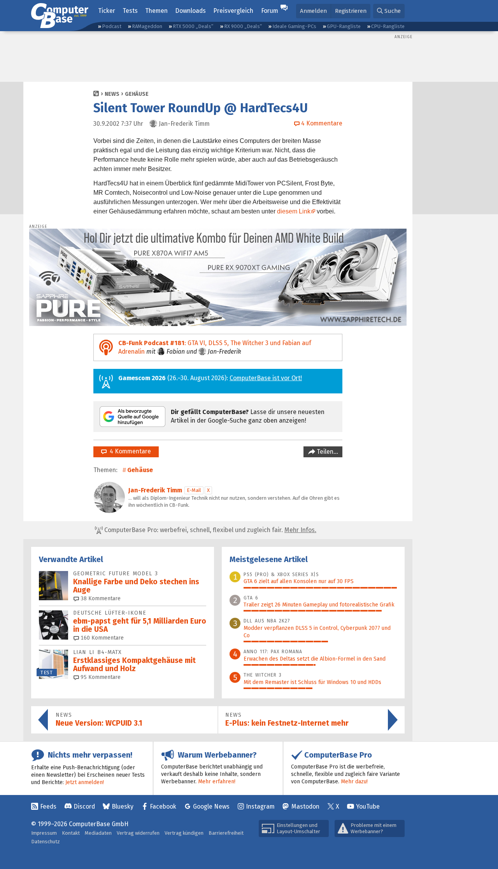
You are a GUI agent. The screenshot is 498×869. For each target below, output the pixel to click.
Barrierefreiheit (226, 833)
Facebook (163, 806)
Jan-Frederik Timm (155, 490)
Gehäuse (137, 94)
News (112, 94)
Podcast (111, 26)
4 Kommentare (129, 451)
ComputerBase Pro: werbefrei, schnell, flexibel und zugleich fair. (209, 530)
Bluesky (122, 806)
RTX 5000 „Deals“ (193, 26)
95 (100, 677)
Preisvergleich (233, 10)
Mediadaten (98, 833)
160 (101, 638)
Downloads (190, 10)
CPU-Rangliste (388, 26)
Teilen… (326, 451)
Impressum (44, 833)
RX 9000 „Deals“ (243, 26)
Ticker (106, 10)
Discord (84, 806)
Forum (269, 10)
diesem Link (293, 211)
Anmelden (313, 10)
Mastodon (305, 806)
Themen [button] (156, 10)
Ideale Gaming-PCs (294, 26)
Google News (211, 806)
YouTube (368, 806)
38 (100, 598)
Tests (130, 10)
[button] (389, 11)
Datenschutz (45, 841)
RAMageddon (147, 26)
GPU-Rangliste (344, 26)
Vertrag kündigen (184, 833)
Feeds (48, 806)
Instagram (260, 806)
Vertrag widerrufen (138, 833)
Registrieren (350, 10)
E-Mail (194, 490)
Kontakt (71, 833)
